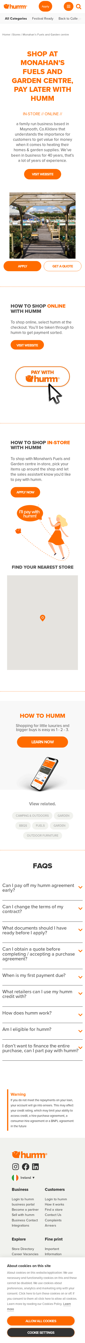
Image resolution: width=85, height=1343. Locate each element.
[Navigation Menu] (68, 6)
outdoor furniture (42, 835)
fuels (40, 825)
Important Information (53, 1251)
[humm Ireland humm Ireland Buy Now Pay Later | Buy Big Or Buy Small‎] (15, 6)
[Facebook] (25, 1166)
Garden (63, 815)
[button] (42, 618)
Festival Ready (42, 18)
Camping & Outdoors (32, 815)
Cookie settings (40, 1332)
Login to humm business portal (23, 1202)
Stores (16, 34)
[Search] (78, 6)
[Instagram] (15, 1166)
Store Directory (23, 1248)
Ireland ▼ (27, 1177)
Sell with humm (23, 1214)
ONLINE (52, 114)
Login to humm (56, 1199)
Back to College (70, 18)
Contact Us (53, 1214)
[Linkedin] (35, 1166)
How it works (54, 1204)
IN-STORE (32, 114)
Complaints (53, 1220)
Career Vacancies (25, 1253)
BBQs (23, 825)
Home (6, 34)
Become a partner (25, 1209)
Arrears (50, 1225)
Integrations (20, 1225)
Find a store (54, 1209)
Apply (45, 6)
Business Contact (25, 1220)
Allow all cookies (41, 1320)
